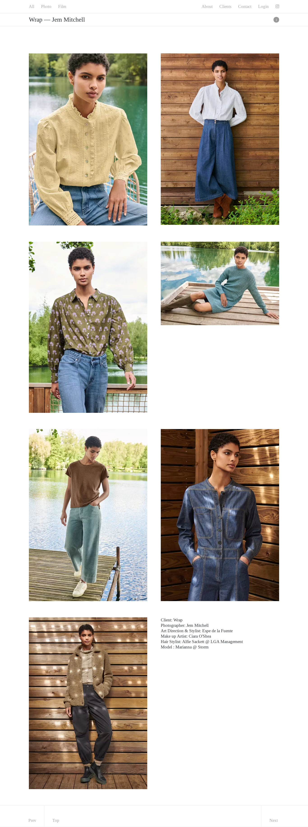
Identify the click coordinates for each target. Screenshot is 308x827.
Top (55, 820)
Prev (32, 820)
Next (273, 820)
